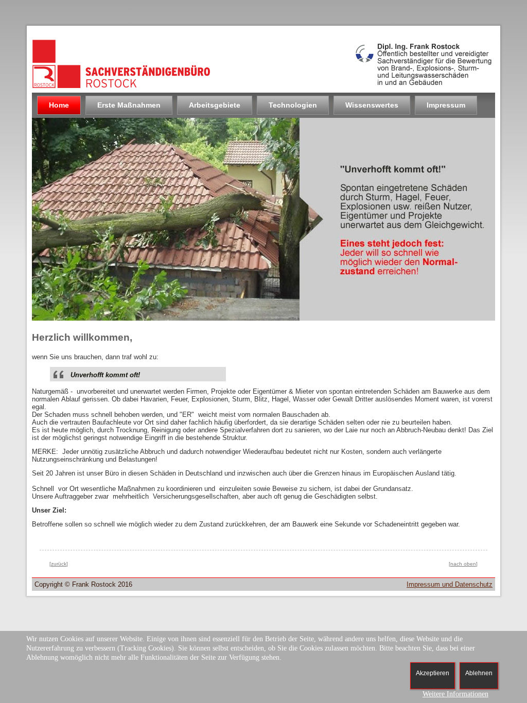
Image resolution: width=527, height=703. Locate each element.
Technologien (293, 105)
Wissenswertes (371, 105)
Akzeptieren (432, 673)
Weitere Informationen (455, 694)
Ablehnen (479, 673)
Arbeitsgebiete (214, 105)
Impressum (446, 105)
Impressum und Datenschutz (450, 584)
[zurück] (58, 564)
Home (59, 105)
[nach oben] (463, 564)
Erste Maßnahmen (129, 105)
